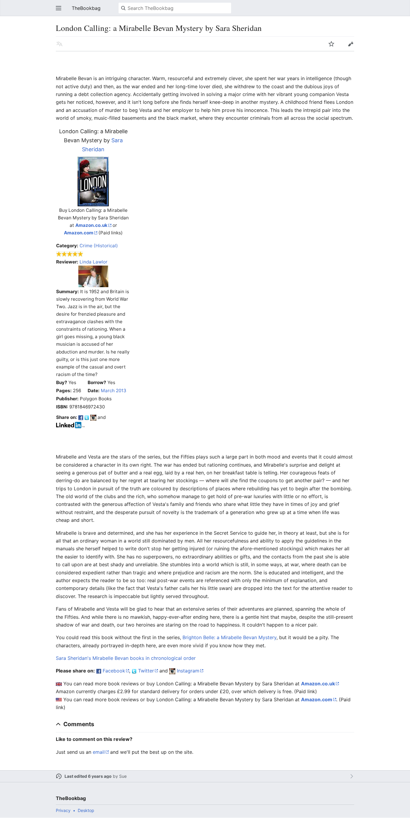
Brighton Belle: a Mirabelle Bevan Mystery (229, 637)
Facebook (114, 671)
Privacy (63, 810)
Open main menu (59, 8)
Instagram (188, 671)
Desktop (86, 810)
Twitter (146, 671)
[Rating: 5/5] (69, 254)
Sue (123, 776)
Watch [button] (331, 44)
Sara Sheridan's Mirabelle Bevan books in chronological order (126, 658)
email (99, 752)
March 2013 (113, 390)
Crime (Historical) (99, 245)
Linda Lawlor (93, 262)
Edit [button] (351, 44)
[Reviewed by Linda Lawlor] (93, 276)
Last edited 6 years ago (88, 776)
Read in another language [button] (59, 44)
